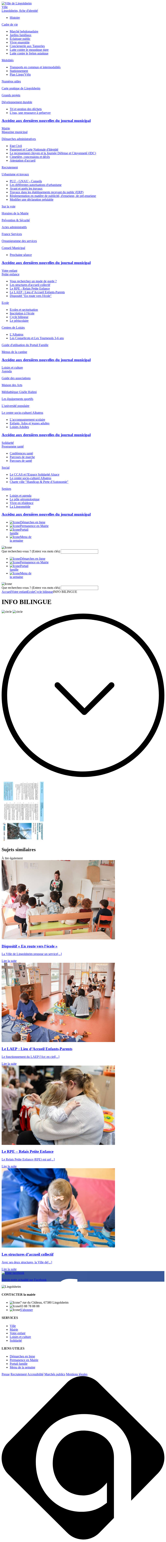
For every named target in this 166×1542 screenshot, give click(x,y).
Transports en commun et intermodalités (35, 67)
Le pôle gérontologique (24, 499)
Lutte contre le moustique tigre (29, 49)
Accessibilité (35, 1374)
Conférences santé (21, 453)
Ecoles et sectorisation (24, 309)
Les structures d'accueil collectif (30, 285)
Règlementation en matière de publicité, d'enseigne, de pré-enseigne (53, 196)
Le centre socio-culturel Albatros (30, 478)
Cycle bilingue (19, 317)
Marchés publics (54, 1374)
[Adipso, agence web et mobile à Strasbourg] (83, 1538)
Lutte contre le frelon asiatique (29, 53)
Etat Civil (16, 146)
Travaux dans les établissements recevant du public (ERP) (46, 192)
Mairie (6, 128)
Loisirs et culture (12, 367)
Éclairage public (20, 38)
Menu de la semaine (22, 1367)
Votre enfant (9, 270)
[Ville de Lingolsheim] (17, 3)
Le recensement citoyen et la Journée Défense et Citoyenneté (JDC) (53, 153)
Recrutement (19, 1374)
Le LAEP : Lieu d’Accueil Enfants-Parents (37, 292)
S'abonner (26, 1310)
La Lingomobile (20, 506)
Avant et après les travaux (26, 188)
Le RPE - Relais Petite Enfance (30, 288)
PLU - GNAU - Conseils (26, 181)
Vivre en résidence (21, 503)
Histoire (15, 17)
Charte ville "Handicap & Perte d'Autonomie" (39, 482)
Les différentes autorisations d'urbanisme (36, 185)
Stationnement (19, 71)
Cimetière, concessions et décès (30, 157)
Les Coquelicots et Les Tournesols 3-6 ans (37, 338)
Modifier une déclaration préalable (31, 199)
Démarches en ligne (22, 1356)
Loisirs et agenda (20, 495)
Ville (5, 7)
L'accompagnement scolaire (27, 419)
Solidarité (8, 442)
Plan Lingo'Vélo (20, 74)
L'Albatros (16, 334)
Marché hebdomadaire (24, 31)
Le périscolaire (19, 320)
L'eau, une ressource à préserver (30, 112)
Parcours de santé (21, 460)
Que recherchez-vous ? (31, 551)
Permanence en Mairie (24, 1360)
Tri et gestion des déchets (26, 109)
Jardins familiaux (20, 35)
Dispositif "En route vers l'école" (31, 296)
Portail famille (19, 1363)
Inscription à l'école (22, 313)
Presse (6, 1374)
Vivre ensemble (20, 42)
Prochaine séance (21, 254)
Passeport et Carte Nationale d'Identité (34, 149)
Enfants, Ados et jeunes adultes (29, 423)
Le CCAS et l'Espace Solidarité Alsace (34, 474)
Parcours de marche (22, 457)
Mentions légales (76, 1374)
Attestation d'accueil (22, 160)
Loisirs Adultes (19, 427)
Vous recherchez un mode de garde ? (33, 281)
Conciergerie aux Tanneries (27, 46)
